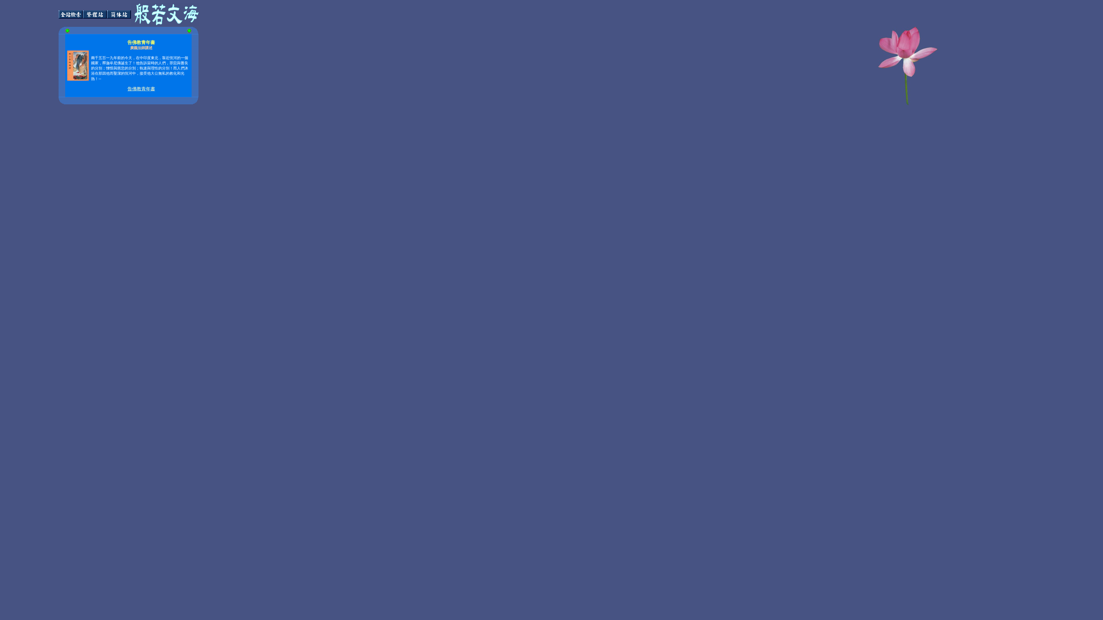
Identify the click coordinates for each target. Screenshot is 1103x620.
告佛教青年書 (141, 88)
